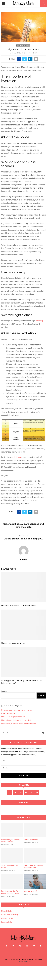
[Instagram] (20, 946)
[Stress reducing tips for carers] (12, 855)
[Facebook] (6, 946)
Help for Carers (7, 918)
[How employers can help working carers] (12, 830)
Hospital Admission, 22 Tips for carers (18, 605)
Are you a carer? (30, 891)
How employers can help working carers (16, 710)
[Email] (40, 946)
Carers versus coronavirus (13, 643)
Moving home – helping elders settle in (16, 720)
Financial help (6, 911)
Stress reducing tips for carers (13, 717)
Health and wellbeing (23, 45)
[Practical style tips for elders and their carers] (12, 881)
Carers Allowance (8, 713)
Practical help (6, 922)
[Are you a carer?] (35, 881)
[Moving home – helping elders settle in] (35, 855)
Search (4, 691)
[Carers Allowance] (35, 830)
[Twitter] (13, 946)
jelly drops (16, 457)
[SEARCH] (43, 732)
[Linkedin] (27, 946)
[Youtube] (33, 946)
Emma (14, 53)
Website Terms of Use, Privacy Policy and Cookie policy (23, 959)
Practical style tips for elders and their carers (18, 723)
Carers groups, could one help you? (23, 538)
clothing (39, 320)
